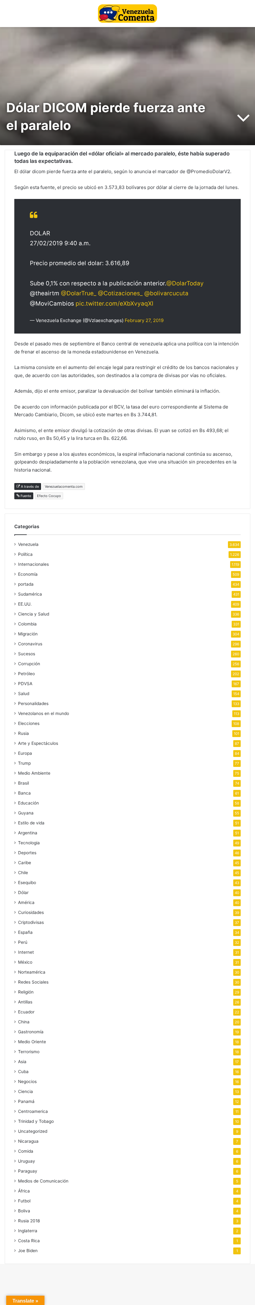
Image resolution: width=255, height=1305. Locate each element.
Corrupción (29, 663)
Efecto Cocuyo (49, 496)
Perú (22, 942)
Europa (25, 753)
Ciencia (25, 1091)
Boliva (24, 1210)
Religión (26, 991)
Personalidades (33, 703)
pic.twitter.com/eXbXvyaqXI (114, 303)
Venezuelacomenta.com (64, 486)
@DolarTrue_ (78, 293)
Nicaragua (28, 1141)
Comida (25, 1151)
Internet (26, 952)
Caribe (24, 862)
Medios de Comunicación (43, 1180)
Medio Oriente (32, 1041)
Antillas (25, 1001)
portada (26, 584)
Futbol (24, 1200)
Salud (23, 693)
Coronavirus (30, 643)
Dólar (23, 892)
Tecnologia (29, 842)
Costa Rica (29, 1240)
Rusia (23, 733)
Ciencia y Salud (33, 613)
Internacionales (33, 564)
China (24, 1021)
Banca (24, 793)
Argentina (27, 832)
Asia (22, 1061)
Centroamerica (33, 1111)
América (26, 902)
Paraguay (27, 1171)
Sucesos (26, 653)
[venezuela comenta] (127, 13)
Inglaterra (27, 1230)
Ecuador (26, 1011)
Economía (28, 574)
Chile (23, 872)
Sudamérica (30, 594)
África (24, 1190)
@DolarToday (185, 283)
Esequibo (27, 882)
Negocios (27, 1081)
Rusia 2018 (29, 1220)
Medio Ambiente (34, 773)
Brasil (23, 783)
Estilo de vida (31, 822)
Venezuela (28, 544)
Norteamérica (31, 972)
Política (25, 554)
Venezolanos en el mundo (43, 713)
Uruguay (26, 1161)
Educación (28, 802)
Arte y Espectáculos (38, 743)
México (25, 962)
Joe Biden (28, 1250)
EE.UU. (25, 604)
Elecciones (28, 723)
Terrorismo (28, 1051)
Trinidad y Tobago (36, 1121)
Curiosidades (31, 912)
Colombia (27, 623)
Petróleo (26, 673)
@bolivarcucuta (166, 293)
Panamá (26, 1101)
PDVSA (25, 683)
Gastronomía (31, 1031)
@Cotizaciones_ (120, 293)
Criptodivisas (31, 922)
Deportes (27, 852)
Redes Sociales (33, 982)
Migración (28, 633)
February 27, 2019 (144, 320)
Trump (24, 763)
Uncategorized (32, 1131)
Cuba (23, 1071)
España (25, 932)
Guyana (26, 812)
